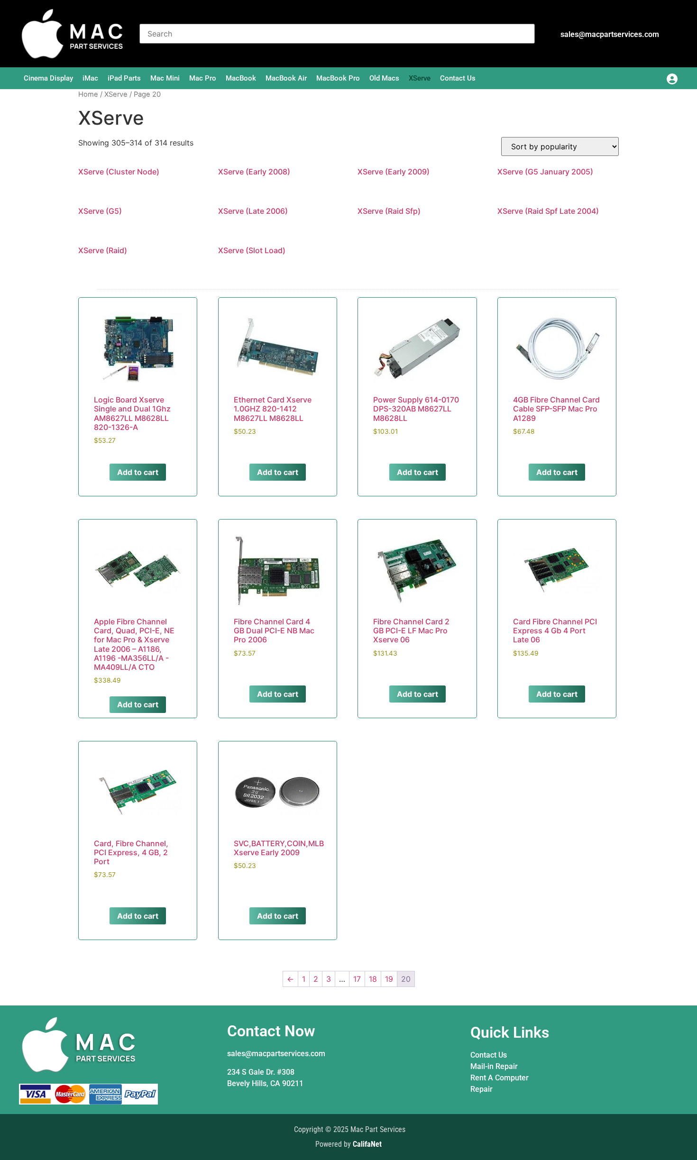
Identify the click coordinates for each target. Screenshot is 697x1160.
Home (88, 94)
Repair (481, 1089)
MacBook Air (286, 78)
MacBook (241, 78)
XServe (420, 78)
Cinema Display (48, 78)
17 (357, 979)
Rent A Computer (499, 1077)
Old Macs (384, 78)
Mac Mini (165, 78)
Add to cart (137, 472)
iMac (90, 78)
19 (389, 979)
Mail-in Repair (494, 1066)
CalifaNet (367, 1144)
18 (373, 979)
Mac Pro (202, 78)
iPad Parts (124, 78)
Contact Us (458, 78)
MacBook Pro (338, 78)
